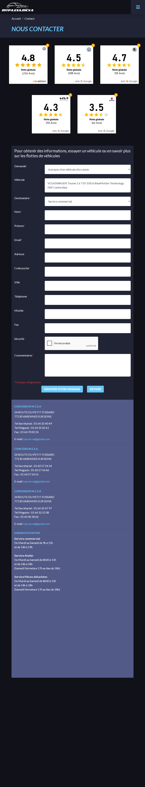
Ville (17, 282)
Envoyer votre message (62, 389)
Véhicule (19, 179)
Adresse (19, 254)
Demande (20, 166)
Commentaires (23, 355)
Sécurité (19, 338)
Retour (95, 389)
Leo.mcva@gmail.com (36, 439)
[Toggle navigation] (138, 7)
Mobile (18, 310)
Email (18, 240)
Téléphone (20, 296)
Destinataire (22, 198)
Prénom (19, 225)
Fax (16, 324)
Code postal (21, 268)
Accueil (16, 18)
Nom (18, 211)
